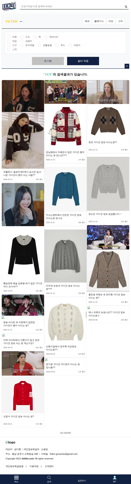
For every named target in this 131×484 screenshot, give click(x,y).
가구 (14, 45)
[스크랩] (40, 83)
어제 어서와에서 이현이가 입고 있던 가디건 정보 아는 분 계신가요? (21, 342)
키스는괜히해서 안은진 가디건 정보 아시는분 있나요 (63, 216)
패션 (87, 21)
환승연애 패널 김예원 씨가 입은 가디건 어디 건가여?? (22, 285)
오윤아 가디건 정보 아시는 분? (18, 416)
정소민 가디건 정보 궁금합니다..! (105, 214)
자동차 (77, 45)
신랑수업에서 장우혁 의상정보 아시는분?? (61, 348)
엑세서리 (53, 37)
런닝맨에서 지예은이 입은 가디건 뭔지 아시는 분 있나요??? (65, 154)
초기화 (48, 61)
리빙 (110, 21)
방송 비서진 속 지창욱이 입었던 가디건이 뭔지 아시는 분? (19, 324)
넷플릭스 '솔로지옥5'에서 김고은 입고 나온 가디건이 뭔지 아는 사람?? (22, 173)
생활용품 (47, 45)
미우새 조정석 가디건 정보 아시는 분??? (63, 287)
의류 (14, 37)
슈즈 (27, 37)
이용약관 (34, 466)
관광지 (28, 41)
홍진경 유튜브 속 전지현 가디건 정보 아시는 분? (107, 296)
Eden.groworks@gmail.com (64, 454)
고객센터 (49, 466)
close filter (127, 66)
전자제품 (29, 45)
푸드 (63, 45)
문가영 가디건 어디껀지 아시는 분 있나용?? (63, 366)
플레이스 (99, 21)
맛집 (14, 41)
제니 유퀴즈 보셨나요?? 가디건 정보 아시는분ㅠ (107, 314)
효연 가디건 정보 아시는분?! (103, 142)
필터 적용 (83, 61)
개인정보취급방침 (14, 466)
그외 (120, 21)
